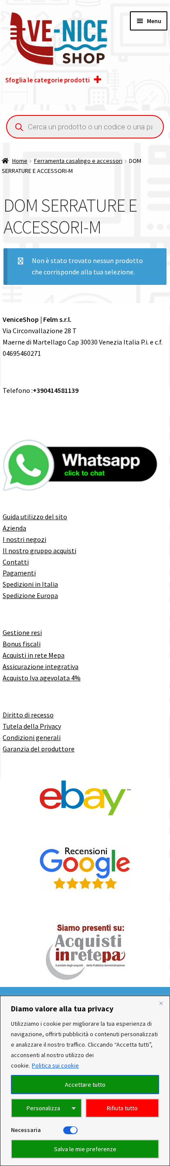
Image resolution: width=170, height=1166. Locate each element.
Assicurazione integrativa (40, 666)
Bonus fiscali (22, 643)
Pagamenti (19, 572)
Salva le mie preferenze (85, 1149)
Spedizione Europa (30, 595)
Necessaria (26, 1130)
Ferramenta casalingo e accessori (78, 161)
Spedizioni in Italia (30, 584)
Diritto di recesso (28, 714)
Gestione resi (22, 632)
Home (19, 161)
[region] (85, 1081)
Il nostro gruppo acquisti (39, 550)
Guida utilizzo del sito (35, 516)
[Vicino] (161, 1003)
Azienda (14, 528)
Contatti (16, 562)
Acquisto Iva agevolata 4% (42, 677)
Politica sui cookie (55, 1065)
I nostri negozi (24, 539)
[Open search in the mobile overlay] (85, 127)
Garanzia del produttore (39, 748)
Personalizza (43, 1108)
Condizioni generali (32, 737)
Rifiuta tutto (122, 1108)
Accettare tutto (85, 1084)
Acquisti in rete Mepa (34, 655)
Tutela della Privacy (32, 726)
